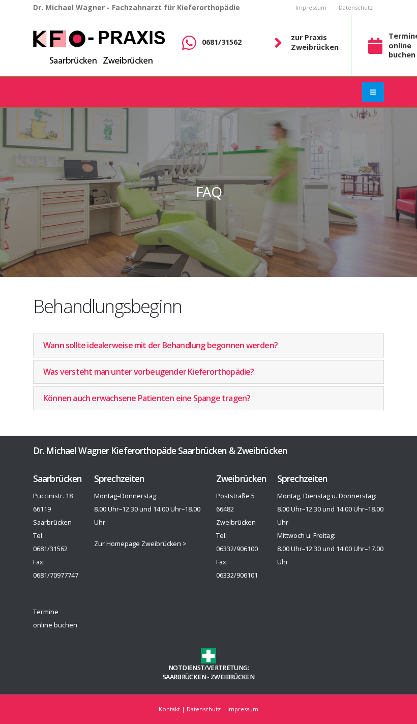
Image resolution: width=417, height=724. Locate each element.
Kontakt (169, 709)
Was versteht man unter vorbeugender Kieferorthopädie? (148, 371)
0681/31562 (222, 42)
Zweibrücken (232, 677)
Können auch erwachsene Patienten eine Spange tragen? (146, 398)
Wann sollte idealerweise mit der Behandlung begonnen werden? (160, 345)
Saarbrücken (184, 677)
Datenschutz (356, 7)
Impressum (310, 7)
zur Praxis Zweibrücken (315, 42)
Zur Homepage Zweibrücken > (140, 543)
